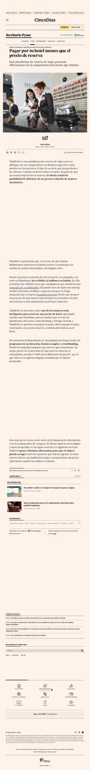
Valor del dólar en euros (76, 13)
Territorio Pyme (18, 35)
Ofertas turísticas (53, 523)
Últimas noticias (13, 614)
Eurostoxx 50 (56, 13)
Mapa (35, 752)
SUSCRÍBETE (64, 27)
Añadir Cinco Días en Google (75, 152)
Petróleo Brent (38, 13)
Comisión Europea (46, 294)
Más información (14, 533)
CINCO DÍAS (45, 144)
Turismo (71, 523)
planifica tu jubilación (19, 697)
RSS (38, 752)
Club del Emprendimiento (78, 35)
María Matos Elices (29, 491)
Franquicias (51, 41)
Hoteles (32, 523)
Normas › (78, 476)
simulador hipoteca (45, 688)
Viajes (27, 523)
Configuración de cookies (45, 749)
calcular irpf (19, 688)
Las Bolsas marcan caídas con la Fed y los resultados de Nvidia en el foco (38, 618)
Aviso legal (25, 749)
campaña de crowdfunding (24, 287)
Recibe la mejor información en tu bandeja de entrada (30, 470)
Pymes (32, 41)
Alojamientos (41, 523)
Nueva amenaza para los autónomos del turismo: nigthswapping (49, 504)
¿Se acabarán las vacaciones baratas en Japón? (28, 635)
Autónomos (25, 41)
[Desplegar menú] (7, 20)
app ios (45, 705)
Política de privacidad (59, 749)
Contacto (18, 749)
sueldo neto (71, 688)
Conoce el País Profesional (45, 714)
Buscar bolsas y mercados (16, 645)
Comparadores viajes (16, 523)
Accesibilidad (70, 749)
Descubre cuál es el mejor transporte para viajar (49, 488)
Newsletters (43, 752)
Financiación (61, 41)
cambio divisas (45, 697)
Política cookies (32, 749)
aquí (54, 533)
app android (71, 705)
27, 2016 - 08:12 (47, 147)
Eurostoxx (15, 655)
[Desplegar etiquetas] (79, 523)
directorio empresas (71, 697)
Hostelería (63, 523)
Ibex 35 (8, 13)
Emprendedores (41, 41)
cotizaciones (19, 705)
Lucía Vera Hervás (29, 508)
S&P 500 (22, 13)
